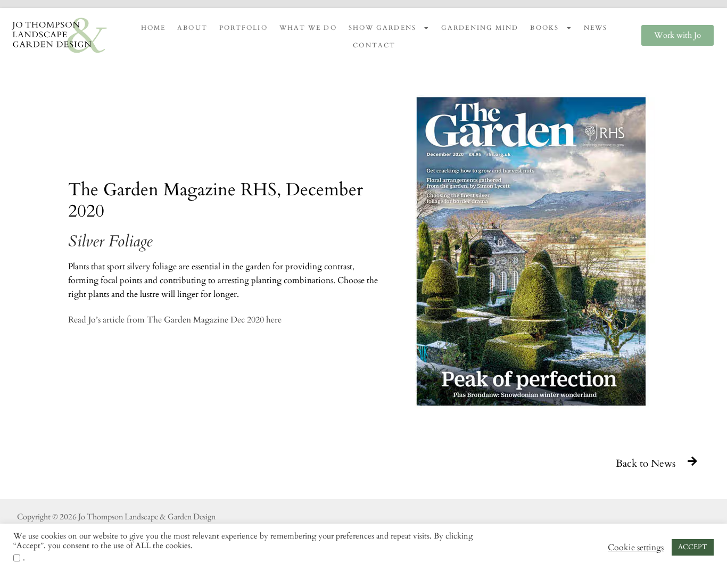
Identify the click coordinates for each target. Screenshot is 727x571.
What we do (308, 27)
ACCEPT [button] (692, 547)
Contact (374, 45)
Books (544, 27)
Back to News (645, 463)
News (595, 27)
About (192, 27)
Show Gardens (382, 27)
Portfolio (243, 27)
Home (153, 27)
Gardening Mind (479, 27)
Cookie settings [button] (636, 547)
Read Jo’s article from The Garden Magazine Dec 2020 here (175, 320)
